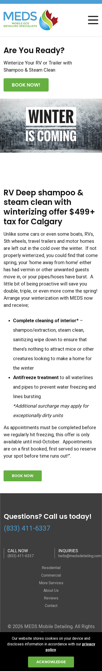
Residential (51, 567)
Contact (51, 605)
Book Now (22, 475)
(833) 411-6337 (27, 528)
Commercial (51, 575)
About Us (51, 590)
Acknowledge (51, 662)
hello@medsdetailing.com (79, 556)
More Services (51, 583)
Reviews (51, 598)
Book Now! (26, 85)
